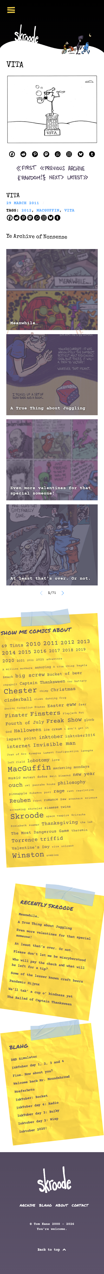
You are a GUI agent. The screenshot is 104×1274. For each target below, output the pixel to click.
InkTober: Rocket (31, 1098)
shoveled (35, 809)
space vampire (57, 816)
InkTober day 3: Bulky (38, 1113)
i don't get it (76, 728)
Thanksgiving (60, 823)
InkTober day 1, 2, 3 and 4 (38, 1064)
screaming (18, 809)
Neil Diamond (60, 776)
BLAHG (45, 1205)
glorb (89, 720)
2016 (40, 651)
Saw (63, 799)
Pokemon (36, 793)
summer (34, 825)
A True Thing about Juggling (47, 408)
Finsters (45, 714)
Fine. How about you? (32, 1073)
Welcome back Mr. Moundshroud (41, 1080)
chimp (43, 691)
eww (71, 704)
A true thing (63, 666)
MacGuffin (29, 768)
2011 (50, 644)
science (91, 798)
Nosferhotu (24, 1091)
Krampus (35, 753)
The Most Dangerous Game (40, 832)
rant (70, 791)
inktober (51, 736)
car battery (77, 681)
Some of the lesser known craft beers (46, 977)
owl (27, 785)
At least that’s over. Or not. (43, 947)
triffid (51, 839)
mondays (81, 766)
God (9, 732)
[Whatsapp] (58, 154)
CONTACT (80, 1205)
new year (84, 774)
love (56, 760)
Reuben (20, 801)
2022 (30, 660)
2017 (54, 651)
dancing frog (56, 698)
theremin (79, 830)
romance (51, 799)
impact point (21, 739)
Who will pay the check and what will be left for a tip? (48, 964)
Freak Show (64, 720)
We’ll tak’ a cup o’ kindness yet (40, 993)
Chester (20, 691)
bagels (81, 665)
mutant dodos (35, 777)
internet (19, 746)
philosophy (72, 782)
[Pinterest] (35, 154)
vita (55, 846)
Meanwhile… (24, 323)
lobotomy (38, 760)
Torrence (24, 840)
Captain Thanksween (42, 682)
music (14, 778)
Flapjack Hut (73, 713)
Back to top (50, 1250)
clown (38, 699)
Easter (55, 706)
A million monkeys (18, 669)
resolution (85, 790)
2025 (40, 660)
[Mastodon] (46, 154)
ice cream (52, 729)
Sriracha (78, 815)
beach (8, 677)
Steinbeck (19, 826)
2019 (80, 649)
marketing (62, 768)
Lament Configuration (61, 752)
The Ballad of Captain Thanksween (39, 1001)
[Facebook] (12, 154)
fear (82, 704)
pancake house (44, 785)
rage (59, 791)
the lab (86, 822)
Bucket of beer (65, 674)
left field (16, 762)
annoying (43, 667)
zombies (52, 855)
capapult (10, 685)
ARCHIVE (27, 1205)
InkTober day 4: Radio (37, 1105)
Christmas (63, 689)
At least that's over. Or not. (50, 578)
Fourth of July (24, 723)
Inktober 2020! (33, 1130)
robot (37, 801)
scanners (76, 799)
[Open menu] (11, 10)
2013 (83, 641)
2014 (9, 653)
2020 (8, 661)
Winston (28, 855)
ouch (15, 785)
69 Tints (12, 646)
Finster (16, 715)
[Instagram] (69, 154)
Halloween (27, 730)
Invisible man (54, 744)
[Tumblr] (92, 154)
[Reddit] (23, 154)
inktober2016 (80, 736)
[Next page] (63, 593)
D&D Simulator (24, 1058)
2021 (20, 660)
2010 (33, 644)
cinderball (18, 699)
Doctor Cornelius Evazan (25, 707)
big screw (30, 675)
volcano (67, 846)
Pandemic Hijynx (24, 983)
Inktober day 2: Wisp (38, 1121)
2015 (24, 652)
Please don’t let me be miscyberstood (49, 955)
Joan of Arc (17, 754)
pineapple (18, 793)
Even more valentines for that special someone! (50, 491)
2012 (67, 642)
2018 (67, 650)
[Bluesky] (81, 154)
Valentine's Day (31, 847)
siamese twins (57, 807)
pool (47, 792)
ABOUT (62, 1205)
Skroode (27, 816)
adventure (54, 659)
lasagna (87, 751)
